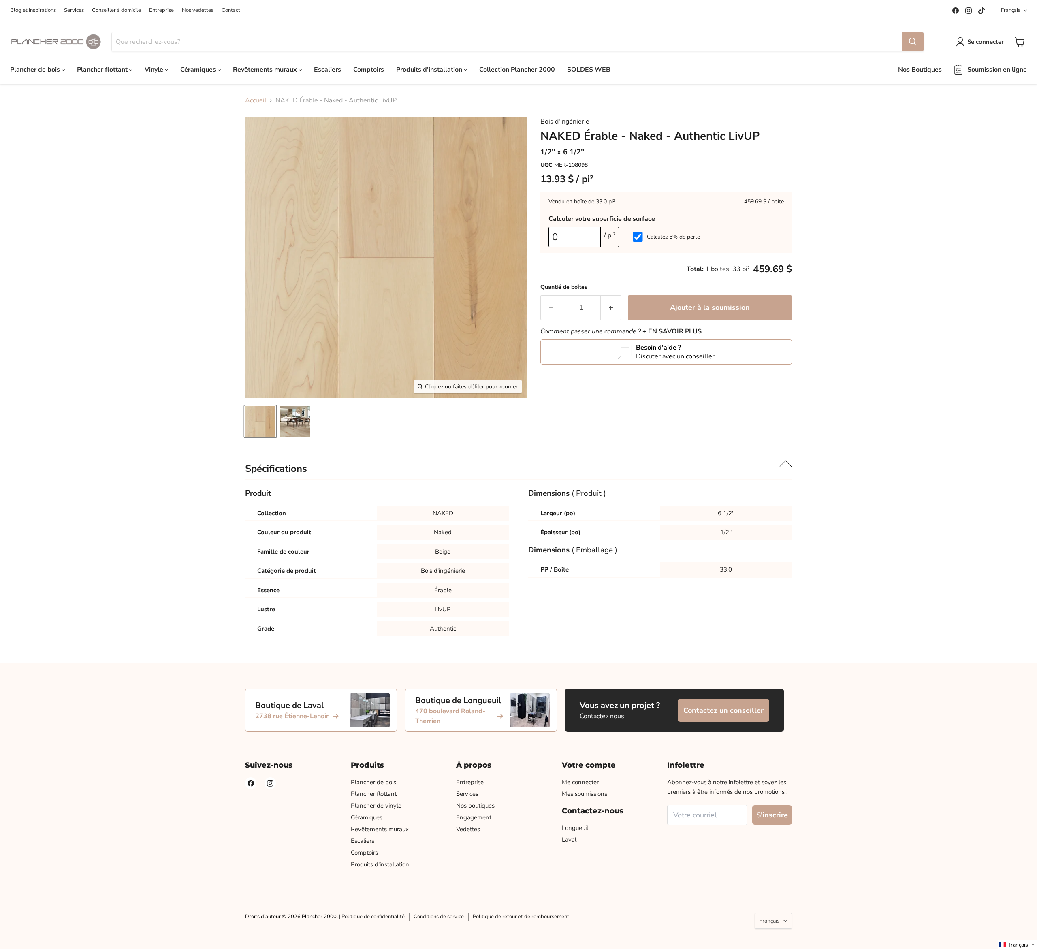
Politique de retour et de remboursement (521, 916)
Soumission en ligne (997, 69)
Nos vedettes (197, 10)
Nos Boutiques (920, 69)
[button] (1017, 944)
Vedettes (468, 829)
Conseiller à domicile (116, 10)
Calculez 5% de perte (673, 237)
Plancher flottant (103, 69)
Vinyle (155, 69)
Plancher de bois (36, 69)
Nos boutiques (475, 806)
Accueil (256, 100)
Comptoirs (368, 69)
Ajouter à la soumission (710, 307)
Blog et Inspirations (33, 10)
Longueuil (575, 828)
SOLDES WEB (588, 69)
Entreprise (161, 10)
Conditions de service (439, 916)
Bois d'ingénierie (564, 121)
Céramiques (199, 69)
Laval (569, 840)
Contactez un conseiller (723, 710)
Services (74, 10)
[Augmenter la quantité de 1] (611, 307)
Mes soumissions (584, 794)
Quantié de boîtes (563, 287)
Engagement (473, 817)
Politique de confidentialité (373, 916)
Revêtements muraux (266, 69)
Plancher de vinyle (376, 806)
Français (1010, 10)
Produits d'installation (430, 69)
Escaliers (327, 69)
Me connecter (580, 782)
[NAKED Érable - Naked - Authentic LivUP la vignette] (260, 421)
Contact (231, 10)
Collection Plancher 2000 (517, 69)
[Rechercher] (913, 41)
